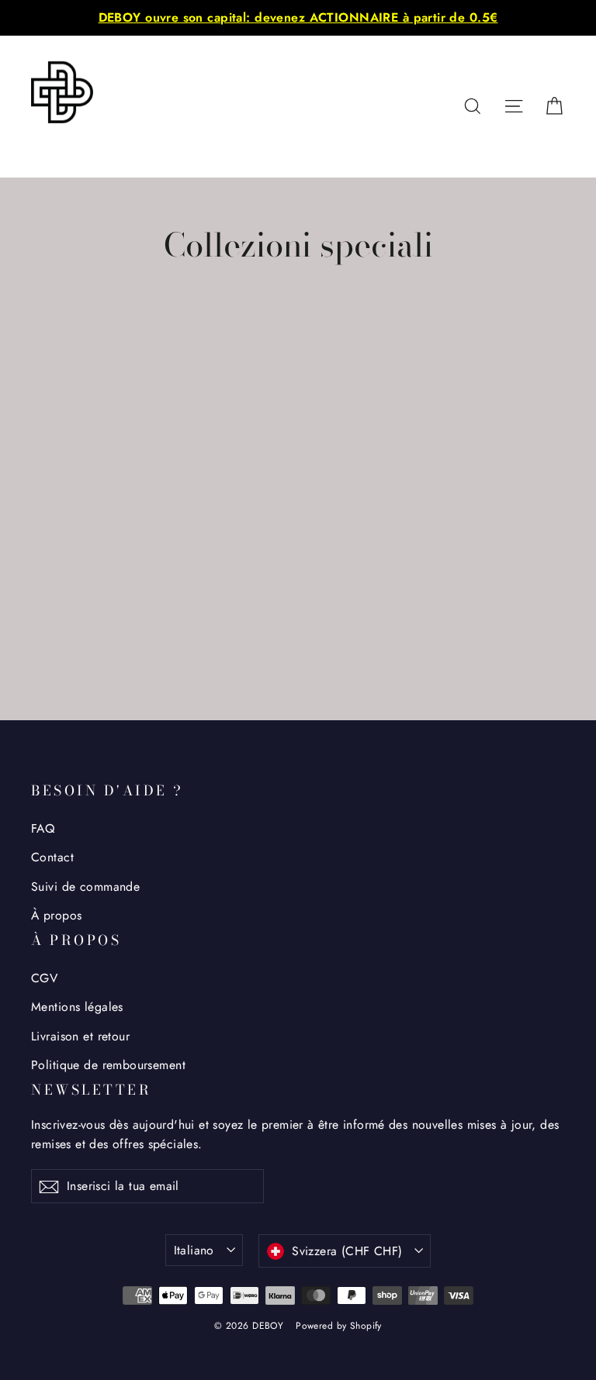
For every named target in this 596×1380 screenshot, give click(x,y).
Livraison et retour (80, 1036)
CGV (44, 978)
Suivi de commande (85, 886)
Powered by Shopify (339, 1326)
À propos (56, 915)
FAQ (42, 828)
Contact (52, 857)
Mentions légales (77, 1007)
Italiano (194, 1250)
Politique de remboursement (108, 1065)
